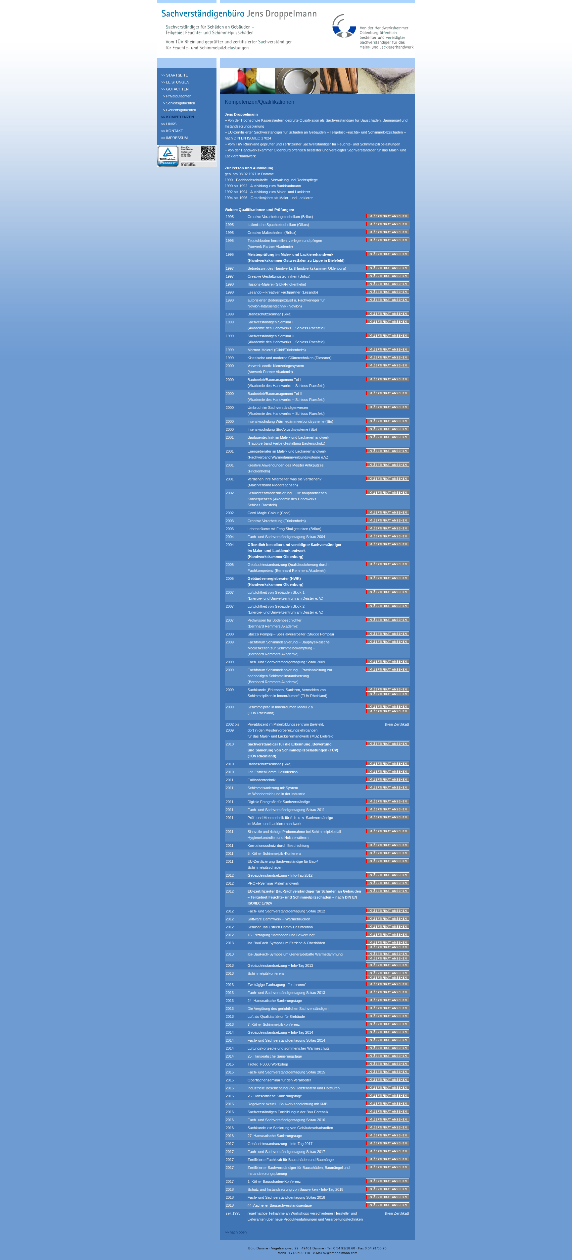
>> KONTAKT (172, 131)
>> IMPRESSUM (174, 138)
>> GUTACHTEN (175, 89)
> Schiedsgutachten (179, 103)
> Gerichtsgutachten (179, 110)
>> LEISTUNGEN (175, 82)
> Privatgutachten (177, 96)
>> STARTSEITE (174, 75)
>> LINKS (168, 124)
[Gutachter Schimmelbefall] (186, 166)
